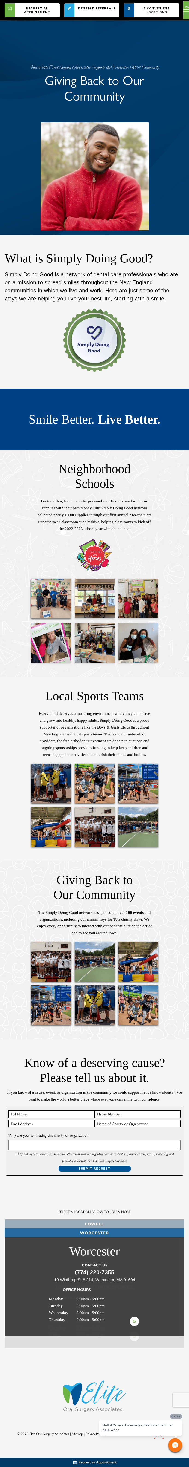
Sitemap (77, 1422)
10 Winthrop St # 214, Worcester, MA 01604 (94, 1279)
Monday (56, 1299)
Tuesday (56, 1306)
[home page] (1, 10)
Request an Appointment (37, 10)
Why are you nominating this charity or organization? (48, 1135)
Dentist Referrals (97, 8)
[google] (134, 1321)
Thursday (57, 1319)
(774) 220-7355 (94, 1272)
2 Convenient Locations (156, 10)
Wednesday (58, 1313)
